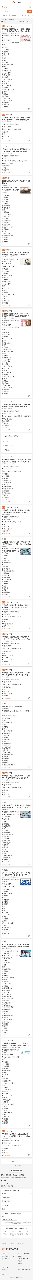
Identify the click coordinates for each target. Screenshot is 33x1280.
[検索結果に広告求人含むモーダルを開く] (4, 21)
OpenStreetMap (10, 1222)
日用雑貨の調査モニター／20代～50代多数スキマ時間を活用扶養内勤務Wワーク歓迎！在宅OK (16, 316)
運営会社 (20, 1261)
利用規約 (20, 1256)
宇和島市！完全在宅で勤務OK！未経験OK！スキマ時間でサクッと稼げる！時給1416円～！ (16, 778)
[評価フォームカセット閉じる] (30, 1228)
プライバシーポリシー (23, 1258)
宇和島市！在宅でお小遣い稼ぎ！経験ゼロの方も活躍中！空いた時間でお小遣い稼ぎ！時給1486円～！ (16, 120)
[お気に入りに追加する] (29, 109)
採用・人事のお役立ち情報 (24, 1269)
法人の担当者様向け (7, 1258)
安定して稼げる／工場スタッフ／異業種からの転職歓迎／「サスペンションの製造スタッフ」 (16, 807)
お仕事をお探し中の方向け (8, 1256)
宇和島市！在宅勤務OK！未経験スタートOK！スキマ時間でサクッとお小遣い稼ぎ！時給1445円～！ (16, 1136)
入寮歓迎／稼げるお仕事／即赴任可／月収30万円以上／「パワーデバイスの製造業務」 (16, 544)
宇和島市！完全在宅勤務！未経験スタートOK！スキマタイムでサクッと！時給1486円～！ (16, 639)
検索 (30, 11)
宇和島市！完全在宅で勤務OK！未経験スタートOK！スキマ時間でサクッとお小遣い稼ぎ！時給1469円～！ (16, 512)
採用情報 (20, 1263)
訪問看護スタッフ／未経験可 (12, 706)
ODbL (28, 1222)
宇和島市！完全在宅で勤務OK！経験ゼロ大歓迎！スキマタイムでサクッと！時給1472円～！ (16, 607)
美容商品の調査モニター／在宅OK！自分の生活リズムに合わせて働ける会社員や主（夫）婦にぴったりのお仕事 (16, 31)
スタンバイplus (5, 1269)
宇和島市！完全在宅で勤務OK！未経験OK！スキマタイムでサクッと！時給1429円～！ (16, 675)
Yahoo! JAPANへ (6, 1274)
